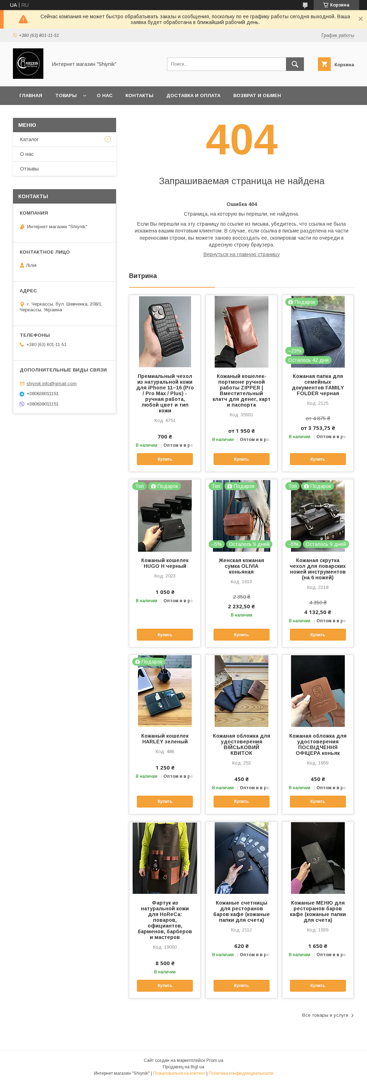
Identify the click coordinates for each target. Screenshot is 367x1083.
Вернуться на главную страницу (242, 254)
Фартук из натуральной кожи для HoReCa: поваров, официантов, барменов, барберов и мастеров (165, 920)
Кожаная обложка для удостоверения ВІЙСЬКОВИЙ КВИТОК (241, 744)
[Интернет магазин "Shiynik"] (28, 77)
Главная (30, 95)
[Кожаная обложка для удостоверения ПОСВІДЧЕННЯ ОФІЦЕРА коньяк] (317, 691)
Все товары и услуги (325, 1015)
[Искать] (295, 64)
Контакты (139, 95)
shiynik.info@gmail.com (52, 383)
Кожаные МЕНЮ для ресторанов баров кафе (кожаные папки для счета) (318, 911)
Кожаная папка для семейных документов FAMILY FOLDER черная (318, 384)
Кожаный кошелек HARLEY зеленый (165, 738)
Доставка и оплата (193, 95)
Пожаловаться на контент (179, 1073)
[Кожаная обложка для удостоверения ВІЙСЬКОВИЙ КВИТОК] (241, 691)
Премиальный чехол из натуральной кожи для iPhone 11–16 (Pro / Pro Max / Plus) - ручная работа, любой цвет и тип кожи (165, 393)
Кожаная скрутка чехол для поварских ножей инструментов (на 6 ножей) (318, 568)
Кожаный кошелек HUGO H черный (165, 563)
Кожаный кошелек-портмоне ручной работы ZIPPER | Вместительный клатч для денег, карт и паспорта (241, 390)
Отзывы (29, 169)
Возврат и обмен (257, 95)
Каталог (29, 139)
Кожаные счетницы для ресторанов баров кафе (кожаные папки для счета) (241, 911)
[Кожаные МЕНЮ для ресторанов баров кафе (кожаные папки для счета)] (317, 857)
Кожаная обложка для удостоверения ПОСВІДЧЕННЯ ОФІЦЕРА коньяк (318, 744)
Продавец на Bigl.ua (183, 1066)
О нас (105, 95)
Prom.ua (214, 1060)
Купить (165, 459)
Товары (66, 95)
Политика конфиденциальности (241, 1073)
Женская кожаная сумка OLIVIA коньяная (241, 566)
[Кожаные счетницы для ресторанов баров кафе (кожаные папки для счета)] (241, 857)
